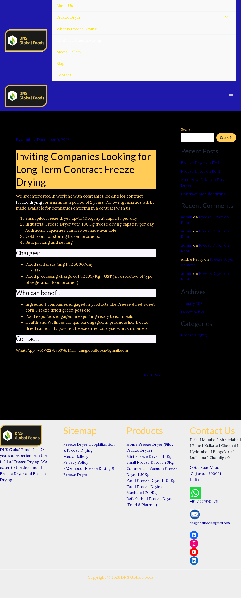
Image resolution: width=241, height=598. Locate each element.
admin (186, 216)
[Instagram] (194, 543)
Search (187, 129)
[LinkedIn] (194, 560)
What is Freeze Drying (76, 28)
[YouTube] (194, 552)
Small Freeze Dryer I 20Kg (150, 462)
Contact (63, 75)
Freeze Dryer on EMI (200, 162)
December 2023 (195, 311)
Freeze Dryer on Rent (200, 171)
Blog (60, 63)
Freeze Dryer (68, 17)
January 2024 (193, 303)
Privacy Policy (75, 462)
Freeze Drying (194, 335)
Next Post (155, 375)
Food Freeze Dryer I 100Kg (151, 480)
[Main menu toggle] (231, 96)
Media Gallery (68, 51)
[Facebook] (194, 535)
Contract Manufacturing (78, 40)
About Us (64, 5)
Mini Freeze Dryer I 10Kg (149, 456)
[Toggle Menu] (225, 17)
